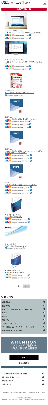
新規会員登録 (24, 363)
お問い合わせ (7, 384)
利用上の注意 (32, 392)
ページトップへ (24, 367)
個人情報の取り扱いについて (18, 392)
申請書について (7, 381)
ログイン (45, 3)
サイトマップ (41, 392)
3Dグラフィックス (9, 323)
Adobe (4, 316)
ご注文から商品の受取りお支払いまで (15, 373)
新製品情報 (6, 302)
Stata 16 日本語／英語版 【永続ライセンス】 (21, 185)
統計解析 (5, 320)
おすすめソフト (8, 306)
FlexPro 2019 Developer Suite (15, 246)
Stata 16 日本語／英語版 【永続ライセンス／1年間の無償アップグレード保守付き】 (23, 152)
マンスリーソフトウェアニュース (11, 2)
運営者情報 (6, 392)
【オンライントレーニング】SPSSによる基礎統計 (22, 33)
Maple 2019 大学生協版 (13, 217)
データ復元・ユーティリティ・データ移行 (18, 327)
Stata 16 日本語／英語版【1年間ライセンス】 (21, 119)
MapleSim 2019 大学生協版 (14, 272)
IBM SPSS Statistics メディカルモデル (17, 309)
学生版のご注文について (11, 377)
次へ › (26, 286)
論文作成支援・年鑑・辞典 (12, 330)
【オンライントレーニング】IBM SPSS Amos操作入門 (23, 62)
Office (4, 313)
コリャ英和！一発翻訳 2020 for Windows (19, 93)
